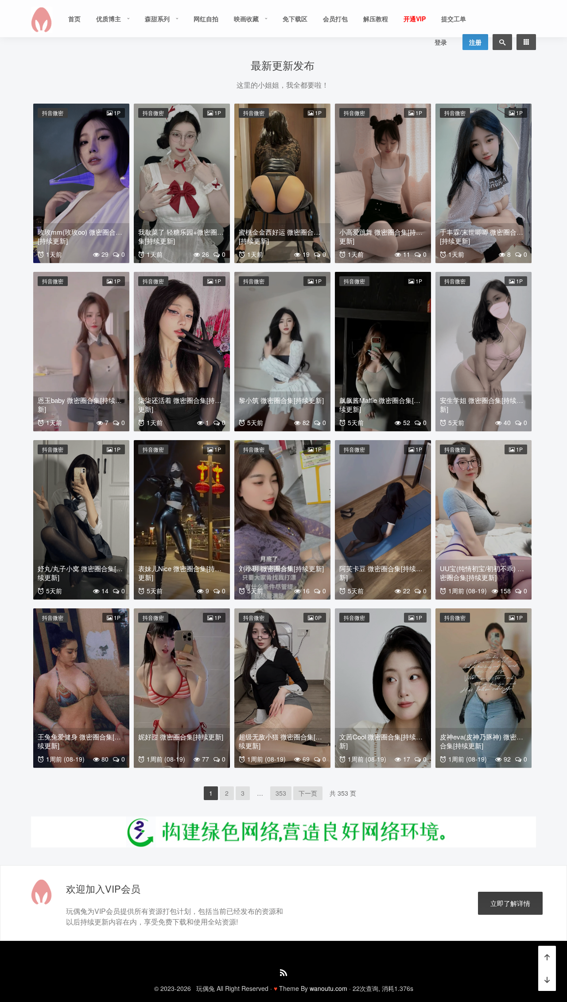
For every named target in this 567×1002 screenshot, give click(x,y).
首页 (74, 18)
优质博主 (108, 18)
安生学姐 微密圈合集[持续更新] (481, 404)
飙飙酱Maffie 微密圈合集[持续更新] (379, 404)
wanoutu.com (328, 988)
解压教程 (375, 18)
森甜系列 (157, 18)
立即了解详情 (510, 903)
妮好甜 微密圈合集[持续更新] (180, 736)
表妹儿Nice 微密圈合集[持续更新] (179, 573)
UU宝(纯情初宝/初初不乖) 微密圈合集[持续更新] (482, 573)
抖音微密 (52, 112)
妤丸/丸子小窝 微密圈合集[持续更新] (80, 573)
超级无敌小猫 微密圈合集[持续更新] (280, 741)
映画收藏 (246, 18)
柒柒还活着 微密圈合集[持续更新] (179, 404)
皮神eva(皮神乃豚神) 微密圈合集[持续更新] (481, 741)
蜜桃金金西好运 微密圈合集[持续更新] (279, 236)
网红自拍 (206, 18)
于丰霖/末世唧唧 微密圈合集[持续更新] (481, 236)
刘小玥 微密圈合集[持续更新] (281, 568)
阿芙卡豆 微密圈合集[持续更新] (381, 573)
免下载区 (295, 18)
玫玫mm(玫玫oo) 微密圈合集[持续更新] (80, 236)
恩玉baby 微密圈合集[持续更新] (80, 404)
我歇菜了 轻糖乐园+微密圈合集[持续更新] (181, 236)
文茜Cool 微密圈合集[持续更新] (381, 741)
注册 (475, 42)
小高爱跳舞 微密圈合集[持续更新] (381, 236)
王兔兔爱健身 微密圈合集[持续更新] (79, 741)
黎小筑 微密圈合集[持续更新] (281, 400)
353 (281, 793)
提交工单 (453, 18)
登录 (441, 42)
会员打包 (335, 18)
